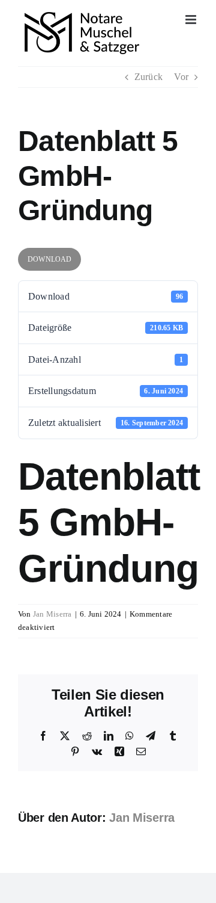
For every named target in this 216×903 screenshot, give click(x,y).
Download (49, 259)
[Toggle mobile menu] (191, 19)
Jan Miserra (52, 613)
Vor (181, 77)
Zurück (148, 77)
